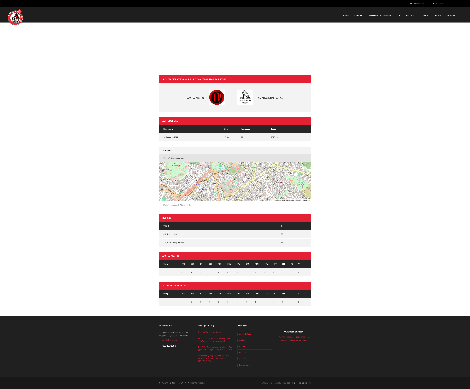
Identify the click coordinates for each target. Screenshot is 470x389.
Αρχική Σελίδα (245, 334)
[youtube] (460, 3)
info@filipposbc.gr (169, 340)
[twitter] (456, 3)
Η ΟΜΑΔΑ (358, 16)
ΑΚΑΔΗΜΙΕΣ (411, 16)
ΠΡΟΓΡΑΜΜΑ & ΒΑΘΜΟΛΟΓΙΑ (379, 16)
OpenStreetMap (295, 200)
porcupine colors (302, 383)
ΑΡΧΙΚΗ (346, 16)
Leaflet (278, 200)
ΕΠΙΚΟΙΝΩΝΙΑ (452, 16)
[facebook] (451, 3)
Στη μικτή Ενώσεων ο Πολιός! (210, 332)
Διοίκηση (243, 340)
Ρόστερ (242, 353)
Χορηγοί (242, 359)
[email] (447, 3)
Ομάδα (242, 346)
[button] (235, 179)
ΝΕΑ (398, 16)
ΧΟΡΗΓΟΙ (425, 16)
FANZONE (438, 16)
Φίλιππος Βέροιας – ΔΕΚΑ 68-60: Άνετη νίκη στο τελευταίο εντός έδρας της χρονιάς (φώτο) (213, 358)
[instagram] (465, 3)
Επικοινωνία (244, 365)
